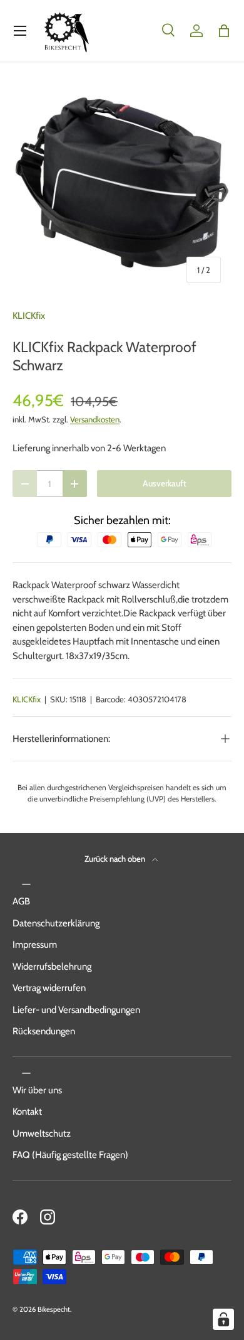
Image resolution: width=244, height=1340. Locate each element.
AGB (21, 901)
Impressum (35, 944)
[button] (224, 31)
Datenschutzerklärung (56, 923)
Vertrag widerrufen (49, 988)
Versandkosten (94, 419)
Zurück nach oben (115, 859)
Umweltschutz (42, 1133)
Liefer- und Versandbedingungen (76, 1010)
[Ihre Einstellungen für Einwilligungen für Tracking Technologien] (223, 1319)
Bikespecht (54, 1309)
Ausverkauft (164, 483)
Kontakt (27, 1111)
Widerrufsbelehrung (52, 966)
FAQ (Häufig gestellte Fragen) (70, 1154)
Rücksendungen (44, 1031)
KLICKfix (29, 315)
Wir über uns (37, 1090)
